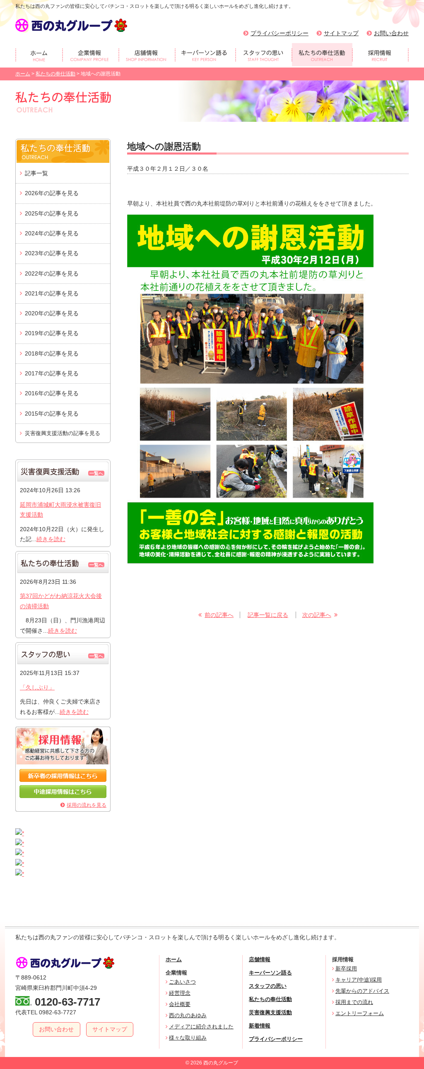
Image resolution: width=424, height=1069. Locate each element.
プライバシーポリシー (279, 33)
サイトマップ (341, 33)
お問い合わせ (391, 33)
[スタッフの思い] (264, 54)
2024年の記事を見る (52, 233)
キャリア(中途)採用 (358, 980)
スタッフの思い (268, 986)
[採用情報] (380, 54)
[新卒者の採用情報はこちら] (62, 779)
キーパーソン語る (270, 973)
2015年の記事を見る (52, 413)
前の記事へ (219, 615)
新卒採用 (346, 968)
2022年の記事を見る (52, 273)
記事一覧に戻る (268, 615)
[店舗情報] (147, 54)
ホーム (22, 74)
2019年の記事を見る (52, 333)
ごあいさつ (182, 982)
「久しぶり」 (37, 687)
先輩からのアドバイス (362, 991)
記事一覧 (36, 173)
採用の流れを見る (86, 805)
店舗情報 (259, 959)
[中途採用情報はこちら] (62, 796)
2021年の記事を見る (52, 293)
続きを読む (50, 539)
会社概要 (179, 1004)
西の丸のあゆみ (188, 1015)
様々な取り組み (188, 1038)
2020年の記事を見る (52, 313)
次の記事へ (316, 615)
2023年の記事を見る (52, 253)
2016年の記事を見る (52, 393)
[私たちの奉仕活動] (322, 54)
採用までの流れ (354, 1002)
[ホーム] (39, 54)
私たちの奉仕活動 (55, 74)
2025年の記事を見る (52, 213)
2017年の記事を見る (52, 373)
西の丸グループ (71, 25)
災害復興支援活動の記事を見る (62, 433)
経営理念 (179, 993)
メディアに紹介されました (201, 1026)
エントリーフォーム (359, 1013)
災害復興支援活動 (270, 1012)
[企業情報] (91, 54)
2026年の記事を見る (52, 193)
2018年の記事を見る (52, 353)
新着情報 (259, 1026)
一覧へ (96, 473)
